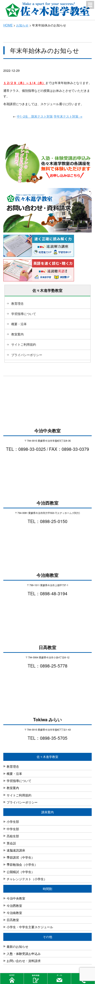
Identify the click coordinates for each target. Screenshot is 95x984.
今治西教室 (14, 905)
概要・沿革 (19, 324)
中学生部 (13, 829)
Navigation (90, 4)
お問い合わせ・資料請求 (24, 960)
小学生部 (13, 821)
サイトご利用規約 (23, 344)
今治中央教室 (16, 898)
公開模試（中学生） (20, 872)
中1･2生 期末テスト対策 (35, 116)
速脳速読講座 (16, 850)
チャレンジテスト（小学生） (27, 879)
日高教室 (13, 920)
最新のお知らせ (17, 946)
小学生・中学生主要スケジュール (30, 927)
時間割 (47, 888)
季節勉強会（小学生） (22, 864)
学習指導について (23, 313)
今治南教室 (14, 912)
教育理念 (17, 303)
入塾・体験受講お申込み (24, 953)
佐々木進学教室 (47, 756)
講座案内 (47, 812)
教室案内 (17, 334)
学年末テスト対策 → (68, 116)
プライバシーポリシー (26, 355)
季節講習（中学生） (20, 857)
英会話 (11, 843)
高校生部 (13, 836)
